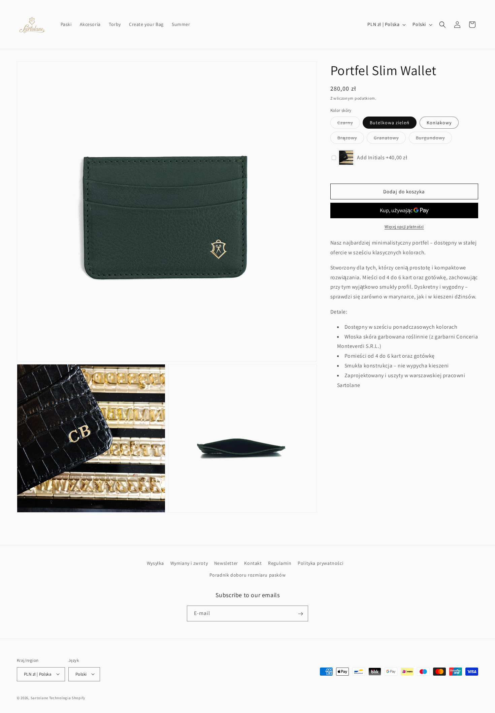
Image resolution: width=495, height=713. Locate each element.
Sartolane (39, 697)
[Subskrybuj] (300, 614)
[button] (442, 24)
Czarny (348, 124)
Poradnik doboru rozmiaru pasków (247, 575)
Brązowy (350, 139)
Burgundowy (434, 139)
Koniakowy (439, 123)
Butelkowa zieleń (389, 123)
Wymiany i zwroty (189, 563)
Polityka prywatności (320, 563)
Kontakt (253, 563)
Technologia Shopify (67, 697)
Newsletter (226, 563)
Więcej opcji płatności (404, 226)
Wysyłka (155, 563)
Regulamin (279, 563)
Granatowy (390, 139)
